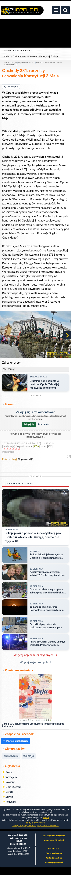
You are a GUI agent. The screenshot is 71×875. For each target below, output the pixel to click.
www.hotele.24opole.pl (54, 840)
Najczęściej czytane (20, 483)
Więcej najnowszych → (35, 662)
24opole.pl (8, 50)
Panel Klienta (53, 849)
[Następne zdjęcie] (67, 335)
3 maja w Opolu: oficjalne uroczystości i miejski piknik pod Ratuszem (33, 725)
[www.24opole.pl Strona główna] (22, 12)
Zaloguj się (29, 424)
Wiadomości (23, 50)
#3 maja (28, 756)
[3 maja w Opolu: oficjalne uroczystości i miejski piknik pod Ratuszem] (35, 698)
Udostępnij (12, 86)
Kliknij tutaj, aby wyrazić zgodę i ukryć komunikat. (35, 825)
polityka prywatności (35, 823)
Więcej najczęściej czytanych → (35, 655)
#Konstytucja (11, 756)
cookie (46, 817)
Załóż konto (43, 424)
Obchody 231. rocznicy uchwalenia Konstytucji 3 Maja (30, 56)
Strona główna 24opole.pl (54, 836)
